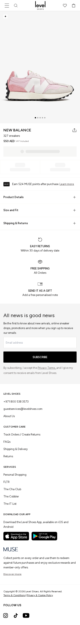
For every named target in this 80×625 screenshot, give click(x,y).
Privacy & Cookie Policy (40, 595)
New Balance (17, 130)
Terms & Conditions (14, 595)
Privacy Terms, (47, 367)
